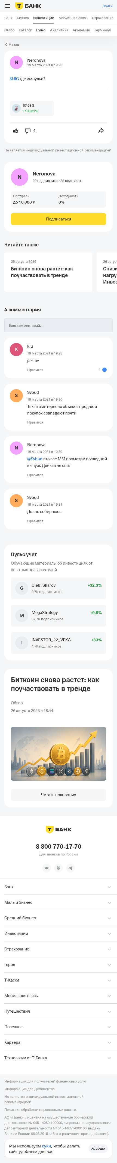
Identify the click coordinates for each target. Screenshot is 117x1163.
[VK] (46, 868)
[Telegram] (70, 868)
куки (46, 1146)
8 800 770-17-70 (58, 847)
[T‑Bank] (28, 6)
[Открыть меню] (7, 6)
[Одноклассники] (58, 868)
